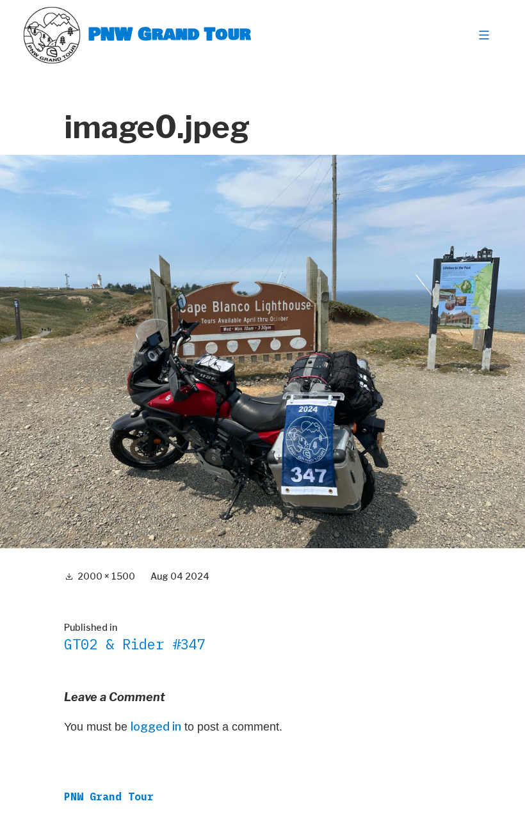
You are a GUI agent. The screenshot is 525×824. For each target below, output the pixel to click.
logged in (156, 726)
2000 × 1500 (106, 576)
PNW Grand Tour (169, 34)
